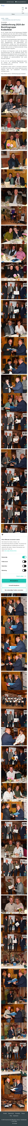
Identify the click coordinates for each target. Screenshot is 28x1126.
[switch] (24, 561)
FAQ (11, 1115)
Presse (23, 1113)
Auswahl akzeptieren (14, 585)
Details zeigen (20, 576)
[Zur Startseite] (8, 8)
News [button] (13, 14)
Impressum (15, 1115)
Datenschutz (11, 1113)
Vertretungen (10, 1)
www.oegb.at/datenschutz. (10, 550)
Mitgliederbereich (21, 1)
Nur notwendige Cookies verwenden (14, 590)
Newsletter (17, 1113)
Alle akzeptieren (14, 580)
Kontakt (5, 1113)
